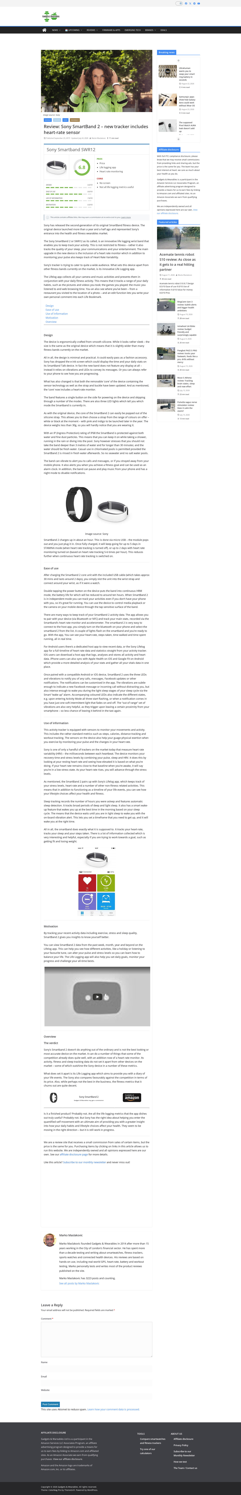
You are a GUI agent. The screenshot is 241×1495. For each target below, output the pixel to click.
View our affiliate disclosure (67, 1459)
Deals (164, 30)
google (48, 120)
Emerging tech (133, 30)
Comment (47, 1318)
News (55, 30)
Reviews (91, 30)
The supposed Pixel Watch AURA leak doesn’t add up (187, 98)
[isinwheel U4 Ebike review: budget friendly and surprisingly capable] (166, 334)
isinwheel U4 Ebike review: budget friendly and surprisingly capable (187, 330)
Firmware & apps (111, 30)
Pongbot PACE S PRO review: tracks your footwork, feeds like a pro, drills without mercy (187, 356)
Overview (51, 321)
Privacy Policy (181, 1445)
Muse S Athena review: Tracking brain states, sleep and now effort (186, 382)
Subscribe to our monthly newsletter (84, 1162)
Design (50, 305)
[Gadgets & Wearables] (44, 30)
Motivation (52, 317)
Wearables (75, 120)
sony (65, 120)
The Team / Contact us (185, 1468)
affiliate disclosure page (74, 1154)
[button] (59, 30)
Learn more (126, 217)
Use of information (57, 313)
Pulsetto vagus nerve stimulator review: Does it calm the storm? (187, 406)
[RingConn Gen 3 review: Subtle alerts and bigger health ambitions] (166, 310)
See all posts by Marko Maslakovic (79, 1283)
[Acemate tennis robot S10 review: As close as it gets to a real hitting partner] (178, 238)
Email (44, 1376)
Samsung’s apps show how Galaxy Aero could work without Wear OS (187, 72)
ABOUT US (176, 1433)
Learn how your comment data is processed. (113, 1409)
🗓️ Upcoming (72, 30)
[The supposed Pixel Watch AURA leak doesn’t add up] (168, 97)
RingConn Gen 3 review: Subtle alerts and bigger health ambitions (187, 306)
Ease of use (52, 309)
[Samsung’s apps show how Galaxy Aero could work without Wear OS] (168, 71)
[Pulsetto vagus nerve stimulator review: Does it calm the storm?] (166, 410)
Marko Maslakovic (99, 138)
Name (44, 1362)
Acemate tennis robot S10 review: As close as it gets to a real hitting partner (178, 262)
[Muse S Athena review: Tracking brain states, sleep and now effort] (166, 386)
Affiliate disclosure (183, 1439)
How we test (180, 1461)
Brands (149, 30)
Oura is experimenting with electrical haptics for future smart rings (187, 125)
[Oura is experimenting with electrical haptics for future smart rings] (168, 122)
